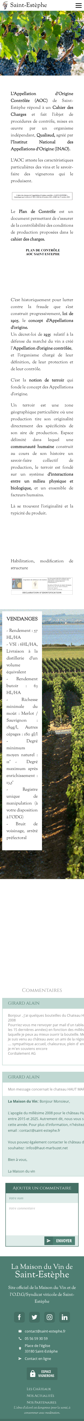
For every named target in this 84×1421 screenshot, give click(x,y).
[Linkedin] (64, 1317)
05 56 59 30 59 (36, 1338)
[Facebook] (19, 1317)
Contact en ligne (38, 1358)
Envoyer (64, 1241)
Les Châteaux (39, 1389)
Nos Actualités (40, 1395)
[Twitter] (34, 1317)
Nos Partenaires (41, 1402)
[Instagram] (49, 1317)
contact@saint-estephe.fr (45, 1331)
